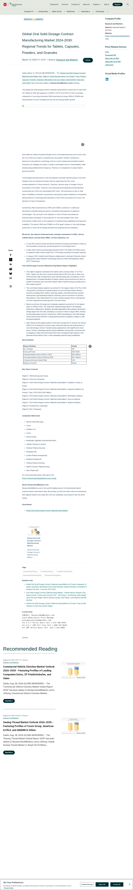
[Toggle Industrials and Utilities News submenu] (93, 11)
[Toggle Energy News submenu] (50, 11)
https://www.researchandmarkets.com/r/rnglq (39, 478)
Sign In (106, 4)
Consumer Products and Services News (29, 11)
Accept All (116, 884)
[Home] (12, 4)
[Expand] (82, 144)
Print (107, 52)
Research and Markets (67, 60)
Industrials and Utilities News (86, 11)
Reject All (102, 884)
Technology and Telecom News (100, 11)
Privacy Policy (8, 888)
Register (118, 4)
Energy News (43, 11)
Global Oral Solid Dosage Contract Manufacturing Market (47, 511)
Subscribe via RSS (112, 58)
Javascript (109, 65)
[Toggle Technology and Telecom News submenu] (108, 11)
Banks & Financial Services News (57, 11)
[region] (66, 884)
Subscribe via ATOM (113, 62)
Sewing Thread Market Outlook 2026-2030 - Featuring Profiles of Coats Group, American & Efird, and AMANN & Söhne (28, 726)
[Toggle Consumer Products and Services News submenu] (36, 11)
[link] (54, 4)
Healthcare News (72, 11)
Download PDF (110, 55)
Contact (25, 638)
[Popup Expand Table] (90, 346)
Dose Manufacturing (47, 571)
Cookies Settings (87, 884)
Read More (9, 701)
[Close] (129, 884)
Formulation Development (64, 571)
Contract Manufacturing (30, 571)
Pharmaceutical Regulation (53, 575)
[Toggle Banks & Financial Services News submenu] (64, 11)
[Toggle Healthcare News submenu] (79, 11)
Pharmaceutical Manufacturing (32, 575)
